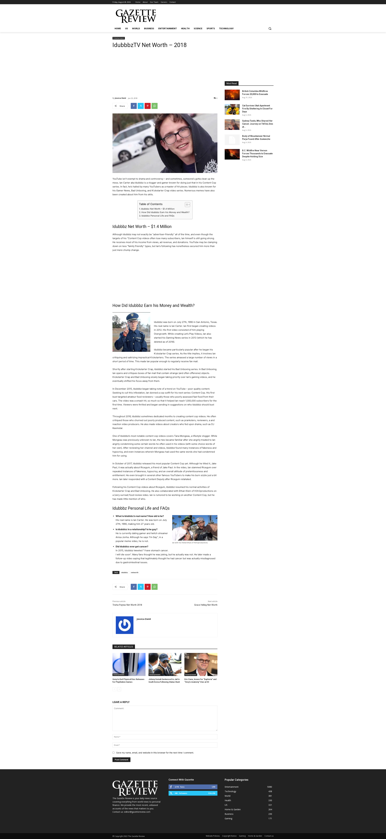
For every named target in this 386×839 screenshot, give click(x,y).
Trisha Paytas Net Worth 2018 (127, 605)
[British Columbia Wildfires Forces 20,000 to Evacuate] (232, 95)
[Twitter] (141, 106)
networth (134, 572)
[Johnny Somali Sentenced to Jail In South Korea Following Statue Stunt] (165, 664)
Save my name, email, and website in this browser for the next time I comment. (155, 752)
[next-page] (119, 689)
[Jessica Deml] (124, 625)
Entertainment (118, 38)
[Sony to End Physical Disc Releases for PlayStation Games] (129, 664)
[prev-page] (114, 689)
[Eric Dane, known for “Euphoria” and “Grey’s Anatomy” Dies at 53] (200, 664)
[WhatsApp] (155, 106)
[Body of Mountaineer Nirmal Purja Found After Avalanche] (232, 140)
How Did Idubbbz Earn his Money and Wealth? (165, 212)
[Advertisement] (165, 70)
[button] (270, 28)
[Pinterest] (148, 106)
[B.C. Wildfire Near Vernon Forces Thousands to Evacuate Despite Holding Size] (232, 154)
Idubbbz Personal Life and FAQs (157, 215)
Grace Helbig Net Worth (205, 605)
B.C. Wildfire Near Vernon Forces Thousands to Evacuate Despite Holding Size (257, 153)
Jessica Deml (120, 98)
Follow (211, 793)
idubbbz (124, 572)
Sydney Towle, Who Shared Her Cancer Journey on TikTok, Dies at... (257, 124)
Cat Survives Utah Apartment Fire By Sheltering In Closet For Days (257, 108)
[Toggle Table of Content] (186, 204)
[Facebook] (134, 106)
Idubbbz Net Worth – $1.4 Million (158, 208)
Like (213, 787)
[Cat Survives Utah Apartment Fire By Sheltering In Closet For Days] (232, 109)
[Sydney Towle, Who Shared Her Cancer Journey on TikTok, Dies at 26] (232, 124)
